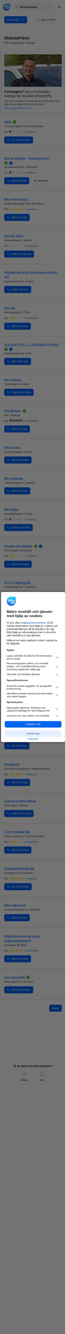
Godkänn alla (33, 724)
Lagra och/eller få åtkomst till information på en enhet (29, 657)
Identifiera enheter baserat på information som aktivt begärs (30, 695)
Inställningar (33, 733)
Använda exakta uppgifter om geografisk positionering (29, 687)
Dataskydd (33, 739)
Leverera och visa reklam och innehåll (28, 715)
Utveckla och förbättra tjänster (23, 674)
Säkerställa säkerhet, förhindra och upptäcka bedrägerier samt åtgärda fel (28, 709)
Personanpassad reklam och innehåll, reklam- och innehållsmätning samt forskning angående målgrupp (28, 666)
